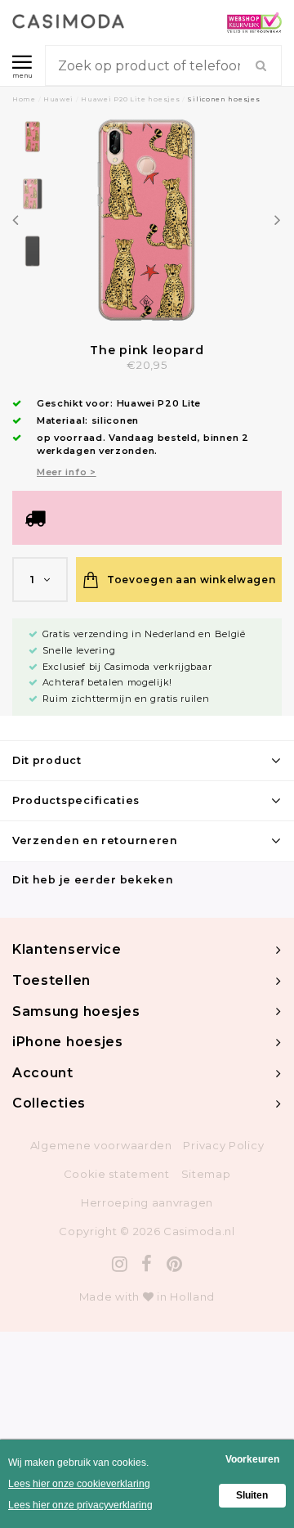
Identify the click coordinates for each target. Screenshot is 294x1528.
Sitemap (206, 1173)
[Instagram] (120, 1264)
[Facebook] (147, 1264)
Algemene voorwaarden (101, 1145)
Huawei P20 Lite (159, 403)
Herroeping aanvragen (147, 1202)
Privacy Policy (223, 1145)
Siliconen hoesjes (223, 99)
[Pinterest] (175, 1264)
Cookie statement (117, 1173)
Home (24, 99)
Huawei (58, 99)
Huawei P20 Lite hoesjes (130, 99)
